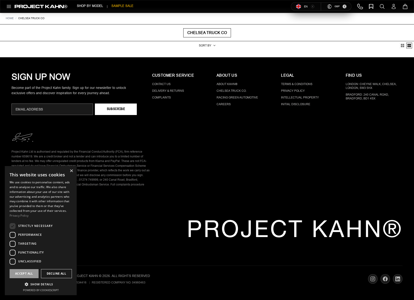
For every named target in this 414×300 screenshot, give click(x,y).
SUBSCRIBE (116, 109)
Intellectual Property (300, 97)
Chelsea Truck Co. (232, 90)
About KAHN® (227, 84)
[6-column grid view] (409, 45)
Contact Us (161, 84)
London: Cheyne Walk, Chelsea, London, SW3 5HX (371, 86)
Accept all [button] (24, 273)
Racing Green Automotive (237, 97)
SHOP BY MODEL (90, 6)
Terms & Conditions (296, 84)
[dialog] (41, 230)
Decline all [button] (56, 273)
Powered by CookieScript (41, 290)
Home (10, 18)
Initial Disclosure (295, 104)
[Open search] (382, 6)
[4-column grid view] (402, 45)
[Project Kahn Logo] (41, 6)
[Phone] (360, 6)
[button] (41, 284)
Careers (224, 104)
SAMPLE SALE (122, 6)
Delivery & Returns (168, 90)
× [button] (71, 171)
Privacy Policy (293, 90)
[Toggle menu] (9, 6)
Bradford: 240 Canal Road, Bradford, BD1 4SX (367, 96)
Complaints (161, 97)
